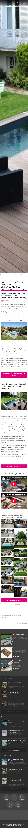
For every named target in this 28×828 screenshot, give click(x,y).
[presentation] (13, 341)
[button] (12, 343)
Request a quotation (14, 466)
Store (18, 806)
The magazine (22, 799)
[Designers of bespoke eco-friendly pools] (4, 3)
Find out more (15, 641)
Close (20, 825)
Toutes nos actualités (14, 750)
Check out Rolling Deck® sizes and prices (14, 375)
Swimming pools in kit (18, 648)
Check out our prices (14, 600)
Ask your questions (14, 815)
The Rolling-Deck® (18, 634)
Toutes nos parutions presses (14, 711)
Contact (10, 806)
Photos (14, 799)
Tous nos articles (14, 788)
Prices (6, 799)
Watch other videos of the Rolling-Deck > (11, 512)
